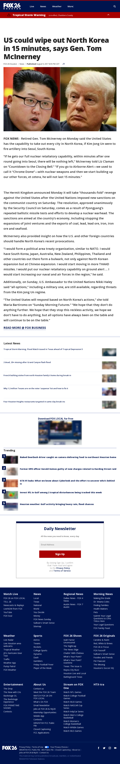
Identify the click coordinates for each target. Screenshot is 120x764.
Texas (36, 601)
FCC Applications (41, 732)
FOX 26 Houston (10, 64)
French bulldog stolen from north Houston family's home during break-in (37, 375)
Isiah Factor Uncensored (69, 641)
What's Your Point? (72, 656)
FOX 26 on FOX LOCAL (14, 598)
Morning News (103, 594)
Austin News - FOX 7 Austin (73, 605)
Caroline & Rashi (101, 639)
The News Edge (71, 649)
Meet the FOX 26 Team (45, 692)
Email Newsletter (42, 705)
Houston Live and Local (75, 673)
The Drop (8, 688)
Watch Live (11, 594)
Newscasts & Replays (14, 605)
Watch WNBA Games (74, 727)
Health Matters (101, 608)
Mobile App (39, 716)
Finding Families (101, 605)
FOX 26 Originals (104, 635)
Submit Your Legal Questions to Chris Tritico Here (102, 618)
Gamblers (38, 661)
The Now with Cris (12, 692)
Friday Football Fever (43, 664)
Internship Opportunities (45, 712)
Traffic (7, 659)
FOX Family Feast (102, 628)
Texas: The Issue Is (73, 666)
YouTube (8, 612)
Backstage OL (10, 695)
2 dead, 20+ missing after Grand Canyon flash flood (27, 362)
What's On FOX (41, 701)
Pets (96, 612)
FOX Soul (8, 615)
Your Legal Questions (104, 624)
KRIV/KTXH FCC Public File (44, 724)
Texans (37, 643)
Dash (36, 657)
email (115, 748)
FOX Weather (10, 669)
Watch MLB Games (73, 701)
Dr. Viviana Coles (101, 601)
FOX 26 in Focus (101, 647)
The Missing (99, 664)
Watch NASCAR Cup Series (73, 706)
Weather (9, 635)
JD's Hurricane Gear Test (13, 654)
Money (37, 615)
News (22, 64)
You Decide (39, 612)
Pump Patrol (9, 666)
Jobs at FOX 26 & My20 (45, 708)
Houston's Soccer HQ (104, 668)
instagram (109, 748)
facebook (98, 748)
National (38, 605)
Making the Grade (102, 598)
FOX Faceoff (99, 650)
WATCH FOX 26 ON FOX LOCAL (43, 697)
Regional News (73, 594)
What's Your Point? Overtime (72, 661)
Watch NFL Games (72, 692)
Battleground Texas (73, 676)
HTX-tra (99, 684)
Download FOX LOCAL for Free (55, 418)
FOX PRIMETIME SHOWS (11, 706)
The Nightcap (70, 646)
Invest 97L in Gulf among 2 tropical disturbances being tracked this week (61, 492)
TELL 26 (7, 601)
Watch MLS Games (73, 730)
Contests (8, 711)
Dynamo (38, 654)
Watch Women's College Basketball (72, 722)
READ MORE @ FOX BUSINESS (25, 328)
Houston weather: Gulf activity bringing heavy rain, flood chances (57, 504)
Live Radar (8, 639)
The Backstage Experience (11, 700)
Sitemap (37, 626)
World (36, 608)
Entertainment (13, 684)
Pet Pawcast (99, 661)
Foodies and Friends (103, 657)
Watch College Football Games (74, 697)
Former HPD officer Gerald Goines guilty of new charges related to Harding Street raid (68, 469)
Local (36, 598)
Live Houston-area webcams (12, 644)
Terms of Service (62, 570)
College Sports (40, 650)
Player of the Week (43, 668)
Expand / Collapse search (114, 6)
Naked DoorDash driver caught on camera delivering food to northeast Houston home (68, 457)
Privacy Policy (63, 568)
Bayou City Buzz (71, 669)
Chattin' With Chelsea (74, 653)
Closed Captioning (42, 729)
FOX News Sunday (42, 619)
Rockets (37, 647)
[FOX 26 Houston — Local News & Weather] (13, 6)
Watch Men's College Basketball (73, 716)
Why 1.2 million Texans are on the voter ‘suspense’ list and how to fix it (36, 388)
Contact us (39, 688)
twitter (104, 748)
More (70, 6)
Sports (38, 635)
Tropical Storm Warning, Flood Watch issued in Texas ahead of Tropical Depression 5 (43, 349)
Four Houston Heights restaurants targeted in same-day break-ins (34, 401)
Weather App (10, 662)
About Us (40, 684)
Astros (37, 639)
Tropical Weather (12, 649)
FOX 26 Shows (73, 635)
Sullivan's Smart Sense (44, 622)
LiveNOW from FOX (13, 608)
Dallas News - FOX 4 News (73, 599)
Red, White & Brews (103, 643)
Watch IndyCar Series (74, 711)
